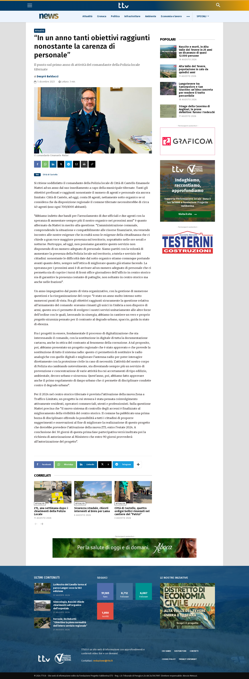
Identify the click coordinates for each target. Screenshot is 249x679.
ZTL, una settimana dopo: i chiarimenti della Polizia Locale (51, 511)
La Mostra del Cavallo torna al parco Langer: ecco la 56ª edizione (69, 588)
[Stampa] (84, 164)
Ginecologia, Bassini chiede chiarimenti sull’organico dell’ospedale (68, 605)
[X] (60, 164)
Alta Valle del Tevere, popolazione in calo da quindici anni (193, 69)
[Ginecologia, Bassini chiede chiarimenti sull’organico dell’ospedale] (42, 605)
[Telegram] (68, 164)
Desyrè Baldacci (48, 76)
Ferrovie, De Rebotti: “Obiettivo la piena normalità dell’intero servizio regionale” (70, 622)
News (48, 16)
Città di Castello (50, 175)
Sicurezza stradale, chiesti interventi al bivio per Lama (92, 509)
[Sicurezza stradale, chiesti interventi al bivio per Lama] (93, 492)
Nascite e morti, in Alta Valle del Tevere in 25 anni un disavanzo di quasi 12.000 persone (195, 51)
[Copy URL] (92, 164)
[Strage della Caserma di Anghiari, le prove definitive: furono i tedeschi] (168, 111)
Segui (125, 584)
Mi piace (105, 584)
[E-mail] (76, 164)
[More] (138, 464)
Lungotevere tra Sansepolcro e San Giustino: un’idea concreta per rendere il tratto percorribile (196, 89)
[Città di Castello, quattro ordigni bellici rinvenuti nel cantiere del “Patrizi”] (133, 492)
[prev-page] (36, 524)
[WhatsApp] (45, 164)
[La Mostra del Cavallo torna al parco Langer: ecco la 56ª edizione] (42, 588)
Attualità (39, 31)
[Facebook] (37, 164)
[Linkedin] (53, 164)
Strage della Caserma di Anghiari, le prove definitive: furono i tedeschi (197, 109)
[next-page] (41, 524)
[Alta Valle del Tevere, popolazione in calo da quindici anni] (168, 71)
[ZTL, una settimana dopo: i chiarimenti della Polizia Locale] (52, 492)
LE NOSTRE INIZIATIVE (174, 577)
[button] (218, 5)
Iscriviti (105, 604)
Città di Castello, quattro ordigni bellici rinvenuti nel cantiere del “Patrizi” (132, 511)
